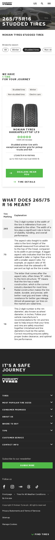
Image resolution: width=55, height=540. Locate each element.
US (35, 3)
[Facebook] (4, 487)
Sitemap (6, 517)
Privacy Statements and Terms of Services (21, 511)
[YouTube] (20, 487)
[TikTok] (37, 487)
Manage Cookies (9, 524)
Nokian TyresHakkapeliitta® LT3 (24, 131)
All (5, 49)
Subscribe (27, 465)
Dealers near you (26, 173)
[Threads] (29, 487)
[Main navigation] (49, 3)
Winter (15, 49)
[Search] (42, 3)
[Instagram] (12, 487)
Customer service (13, 438)
